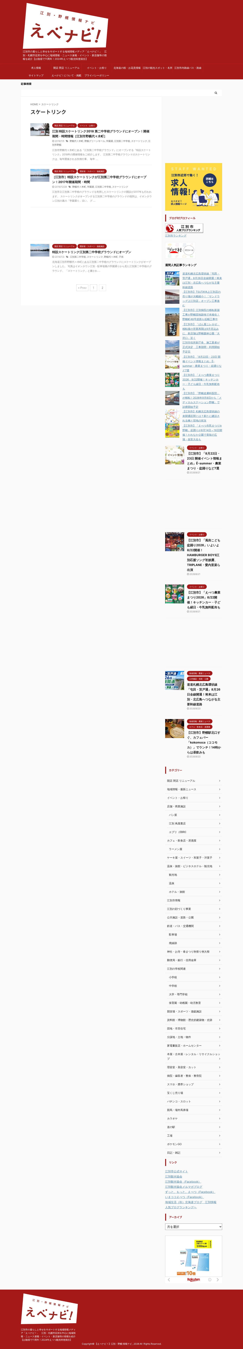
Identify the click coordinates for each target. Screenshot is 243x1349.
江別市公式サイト (176, 1171)
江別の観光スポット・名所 (157, 67)
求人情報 (36, 67)
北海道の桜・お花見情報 (127, 67)
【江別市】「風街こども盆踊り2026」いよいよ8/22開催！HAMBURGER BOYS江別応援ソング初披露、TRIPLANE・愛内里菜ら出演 (203, 555)
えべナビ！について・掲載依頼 (66, 76)
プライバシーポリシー (96, 75)
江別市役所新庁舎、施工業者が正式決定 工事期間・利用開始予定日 (201, 347)
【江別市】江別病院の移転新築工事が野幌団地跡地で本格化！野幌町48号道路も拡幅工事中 (201, 314)
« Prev (82, 288)
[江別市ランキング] (184, 230)
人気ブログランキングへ (180, 1207)
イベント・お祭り (97, 67)
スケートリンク (139, 141)
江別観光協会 (173, 1176)
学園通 (109, 141)
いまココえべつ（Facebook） (184, 1197)
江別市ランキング (175, 235)
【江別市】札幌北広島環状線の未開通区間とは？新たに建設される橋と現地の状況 (201, 416)
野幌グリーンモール (94, 141)
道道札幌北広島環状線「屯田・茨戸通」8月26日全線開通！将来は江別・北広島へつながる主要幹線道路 (203, 694)
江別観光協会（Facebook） (183, 1181)
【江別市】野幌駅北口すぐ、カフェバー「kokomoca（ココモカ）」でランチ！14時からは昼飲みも (204, 742)
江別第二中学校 (122, 141)
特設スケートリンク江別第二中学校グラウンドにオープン (91, 252)
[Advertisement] (91, 224)
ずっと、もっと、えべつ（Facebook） (190, 1192)
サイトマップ (36, 75)
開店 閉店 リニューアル (66, 67)
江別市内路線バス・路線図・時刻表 (187, 69)
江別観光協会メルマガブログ (183, 1187)
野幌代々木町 (76, 141)
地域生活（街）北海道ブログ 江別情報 (190, 1202)
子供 (121, 256)
